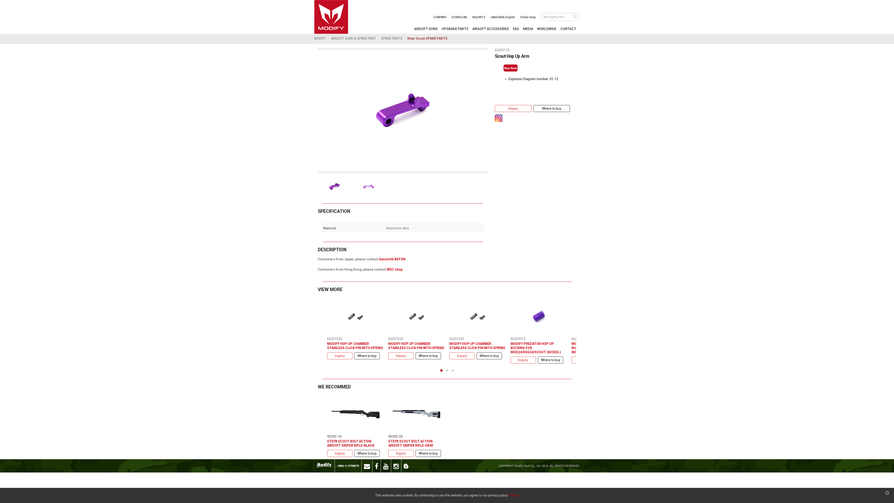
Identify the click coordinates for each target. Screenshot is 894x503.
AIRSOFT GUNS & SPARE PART (353, 38)
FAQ (516, 29)
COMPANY (440, 17)
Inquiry (513, 108)
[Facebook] (376, 466)
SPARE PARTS (391, 38)
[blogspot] (406, 466)
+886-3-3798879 (348, 466)
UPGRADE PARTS (455, 29)
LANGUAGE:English (503, 17)
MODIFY (320, 38)
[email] (367, 466)
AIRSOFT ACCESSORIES (490, 29)
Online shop (527, 17)
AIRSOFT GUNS (426, 29)
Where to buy (551, 108)
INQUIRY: (478, 17)
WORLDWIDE (546, 29)
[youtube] (386, 466)
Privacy (513, 495)
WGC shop (395, 269)
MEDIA (528, 29)
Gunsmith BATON (392, 259)
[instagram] (396, 466)
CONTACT (568, 29)
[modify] (324, 465)
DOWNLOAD (459, 17)
